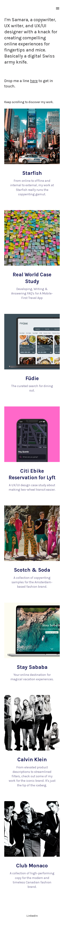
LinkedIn (32, 915)
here (34, 81)
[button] (32, 183)
